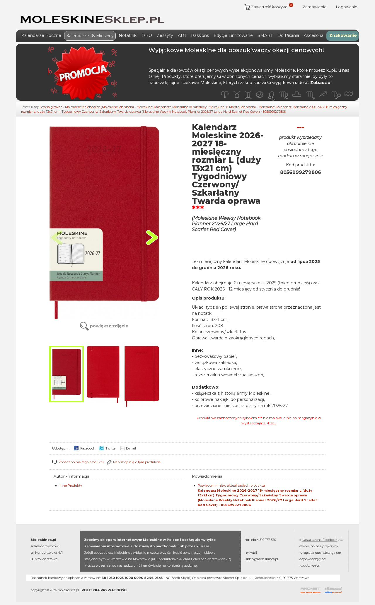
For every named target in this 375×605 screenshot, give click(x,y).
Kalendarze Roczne (41, 35)
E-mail (131, 448)
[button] (151, 237)
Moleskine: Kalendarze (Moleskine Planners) (99, 107)
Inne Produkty (70, 485)
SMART (265, 35)
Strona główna (51, 107)
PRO (147, 35)
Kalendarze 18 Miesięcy (90, 35)
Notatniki (128, 35)
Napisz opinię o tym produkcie (137, 462)
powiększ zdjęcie (108, 326)
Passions (200, 35)
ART (182, 35)
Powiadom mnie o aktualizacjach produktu (257, 495)
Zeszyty (165, 35)
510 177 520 (268, 540)
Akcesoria (313, 35)
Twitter (111, 448)
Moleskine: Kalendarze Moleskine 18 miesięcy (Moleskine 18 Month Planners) (196, 107)
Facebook (87, 448)
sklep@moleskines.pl (262, 559)
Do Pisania (288, 35)
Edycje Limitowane (233, 35)
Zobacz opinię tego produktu (81, 462)
